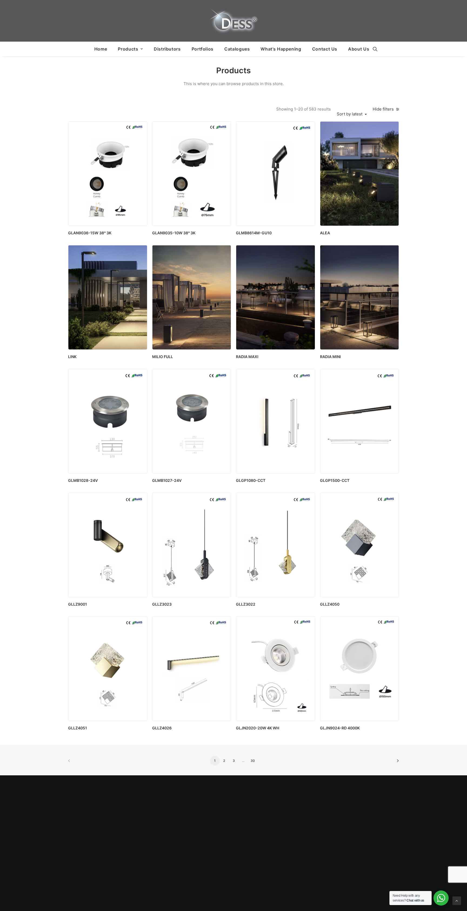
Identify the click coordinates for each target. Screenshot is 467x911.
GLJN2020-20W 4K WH (257, 728)
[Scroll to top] (456, 900)
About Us (358, 49)
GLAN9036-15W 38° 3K (89, 233)
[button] (375, 49)
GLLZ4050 (329, 604)
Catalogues (237, 49)
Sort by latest (349, 114)
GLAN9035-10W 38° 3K (173, 233)
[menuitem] (100, 49)
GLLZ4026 (162, 728)
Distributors (167, 49)
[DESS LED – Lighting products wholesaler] (233, 20)
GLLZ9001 (77, 604)
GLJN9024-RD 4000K (340, 728)
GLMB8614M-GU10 (254, 233)
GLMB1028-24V (83, 480)
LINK (72, 356)
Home (100, 49)
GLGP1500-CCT (334, 480)
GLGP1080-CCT (250, 480)
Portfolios (203, 49)
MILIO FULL (162, 356)
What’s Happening (281, 49)
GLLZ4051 (77, 728)
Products (128, 49)
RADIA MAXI (247, 356)
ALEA (325, 233)
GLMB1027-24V (167, 480)
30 (253, 761)
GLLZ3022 (245, 604)
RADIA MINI (330, 356)
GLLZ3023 (162, 604)
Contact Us (324, 49)
